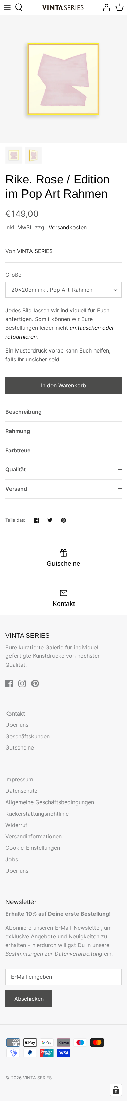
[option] (63, 79)
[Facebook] (9, 683)
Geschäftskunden (27, 736)
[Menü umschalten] (7, 7)
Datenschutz (21, 790)
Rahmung (17, 431)
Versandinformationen (33, 836)
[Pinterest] (35, 683)
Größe (13, 274)
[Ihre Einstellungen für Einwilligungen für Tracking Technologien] (116, 1090)
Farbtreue (17, 450)
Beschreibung (23, 411)
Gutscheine (19, 747)
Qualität (15, 469)
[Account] (104, 7)
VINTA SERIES (35, 251)
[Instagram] (22, 683)
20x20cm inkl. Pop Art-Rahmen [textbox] (51, 289)
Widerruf (16, 825)
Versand (16, 488)
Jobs (11, 859)
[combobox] (63, 290)
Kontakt (15, 713)
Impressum (19, 779)
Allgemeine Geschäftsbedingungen (49, 802)
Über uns (16, 724)
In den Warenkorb (63, 385)
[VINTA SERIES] (63, 7)
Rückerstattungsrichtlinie (37, 813)
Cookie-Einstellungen (32, 847)
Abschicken (29, 998)
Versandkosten (68, 227)
